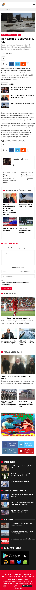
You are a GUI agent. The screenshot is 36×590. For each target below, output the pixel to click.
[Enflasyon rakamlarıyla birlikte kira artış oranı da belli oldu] (5, 525)
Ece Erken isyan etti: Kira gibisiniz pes (22, 467)
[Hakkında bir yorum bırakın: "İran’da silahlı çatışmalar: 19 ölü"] (3, 58)
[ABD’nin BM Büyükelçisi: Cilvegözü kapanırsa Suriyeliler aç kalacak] (5, 497)
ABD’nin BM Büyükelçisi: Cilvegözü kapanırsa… (22, 495)
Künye (18, 577)
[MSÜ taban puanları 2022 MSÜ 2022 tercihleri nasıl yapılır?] (9, 394)
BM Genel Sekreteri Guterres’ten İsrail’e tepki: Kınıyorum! (21, 88)
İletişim (24, 577)
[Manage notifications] (4, 586)
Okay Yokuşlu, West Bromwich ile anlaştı (15, 318)
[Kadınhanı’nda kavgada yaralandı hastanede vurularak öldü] (27, 394)
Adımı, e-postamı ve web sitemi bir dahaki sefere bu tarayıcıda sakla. (15, 283)
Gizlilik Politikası (8, 577)
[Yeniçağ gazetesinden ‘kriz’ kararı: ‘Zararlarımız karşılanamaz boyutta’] (5, 541)
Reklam (31, 577)
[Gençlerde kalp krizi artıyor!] (5, 484)
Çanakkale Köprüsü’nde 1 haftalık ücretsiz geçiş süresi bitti (22, 532)
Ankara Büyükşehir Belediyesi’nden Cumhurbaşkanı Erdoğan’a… (22, 503)
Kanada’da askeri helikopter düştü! (22, 103)
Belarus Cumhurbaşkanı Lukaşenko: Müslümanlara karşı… (23, 96)
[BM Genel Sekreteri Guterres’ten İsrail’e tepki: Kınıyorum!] (5, 90)
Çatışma (4, 35)
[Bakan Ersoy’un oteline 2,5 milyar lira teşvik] (9, 333)
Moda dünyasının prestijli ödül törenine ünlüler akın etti (21, 474)
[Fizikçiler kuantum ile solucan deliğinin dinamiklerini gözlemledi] (5, 512)
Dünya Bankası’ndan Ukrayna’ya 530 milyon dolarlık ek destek (9, 179)
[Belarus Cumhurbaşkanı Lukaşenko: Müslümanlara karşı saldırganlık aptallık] (5, 97)
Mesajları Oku (18, 588)
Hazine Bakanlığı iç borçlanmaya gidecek (27, 177)
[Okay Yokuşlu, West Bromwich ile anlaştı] (18, 306)
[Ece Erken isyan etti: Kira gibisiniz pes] (5, 468)
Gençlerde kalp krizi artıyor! (20, 482)
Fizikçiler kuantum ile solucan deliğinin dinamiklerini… (20, 511)
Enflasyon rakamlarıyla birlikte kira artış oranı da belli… (22, 524)
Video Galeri (12, 579)
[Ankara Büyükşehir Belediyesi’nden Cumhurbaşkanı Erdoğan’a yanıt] (5, 505)
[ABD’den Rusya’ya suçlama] (10, 221)
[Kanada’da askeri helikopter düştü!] (5, 105)
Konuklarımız (23, 579)
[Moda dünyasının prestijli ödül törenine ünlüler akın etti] (5, 476)
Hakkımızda (9, 574)
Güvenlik (10, 35)
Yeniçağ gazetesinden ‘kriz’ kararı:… (23, 539)
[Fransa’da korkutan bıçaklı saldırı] (26, 221)
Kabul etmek (26, 586)
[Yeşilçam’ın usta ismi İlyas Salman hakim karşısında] (18, 364)
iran (15, 35)
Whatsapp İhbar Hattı (23, 574)
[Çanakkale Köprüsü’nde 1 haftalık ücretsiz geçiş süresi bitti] (5, 533)
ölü (19, 35)
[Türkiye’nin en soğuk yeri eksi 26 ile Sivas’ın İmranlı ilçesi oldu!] (27, 333)
